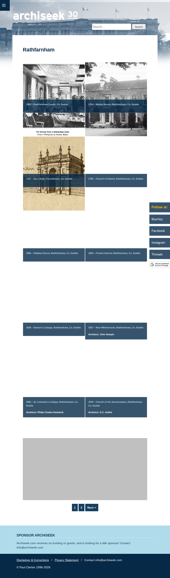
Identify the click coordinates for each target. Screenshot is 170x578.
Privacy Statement (67, 560)
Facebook (158, 230)
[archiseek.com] (45, 19)
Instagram (158, 242)
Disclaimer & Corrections (33, 560)
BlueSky (157, 219)
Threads (157, 254)
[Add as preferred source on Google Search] (159, 266)
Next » (91, 507)
